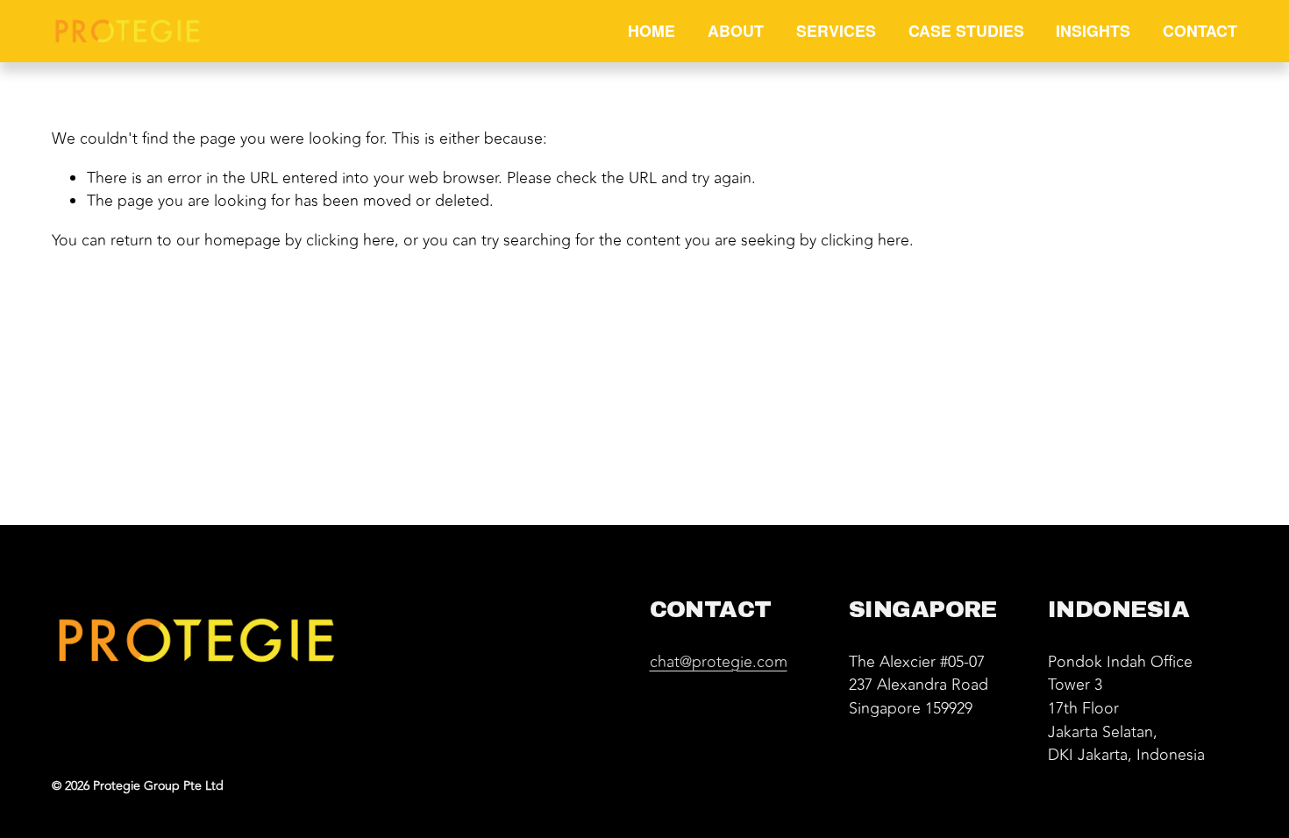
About (736, 30)
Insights (1093, 30)
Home (651, 30)
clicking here (350, 240)
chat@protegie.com (718, 662)
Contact (1200, 30)
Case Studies (966, 30)
